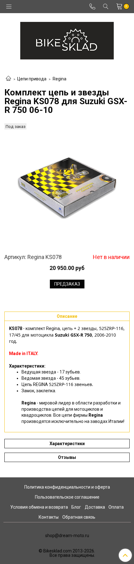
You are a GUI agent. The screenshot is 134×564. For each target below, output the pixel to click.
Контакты (49, 517)
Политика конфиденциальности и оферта (67, 487)
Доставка (95, 507)
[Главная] (8, 78)
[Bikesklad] (67, 39)
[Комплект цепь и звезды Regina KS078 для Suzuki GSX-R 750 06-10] (67, 187)
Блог (76, 507)
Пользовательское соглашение (67, 497)
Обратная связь (78, 517)
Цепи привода (31, 78)
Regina (59, 78)
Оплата (116, 507)
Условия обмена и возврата (39, 507)
